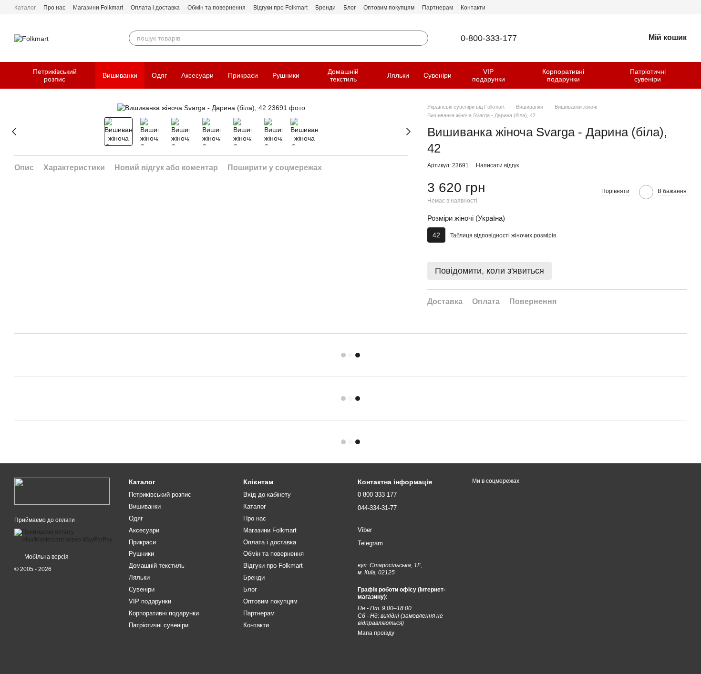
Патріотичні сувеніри (648, 75)
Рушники (285, 75)
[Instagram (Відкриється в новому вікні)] (683, 7)
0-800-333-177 (489, 38)
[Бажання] (612, 38)
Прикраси (243, 75)
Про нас (54, 7)
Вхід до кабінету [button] (267, 494)
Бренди (325, 7)
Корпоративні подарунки (563, 75)
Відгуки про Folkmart (280, 7)
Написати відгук (497, 165)
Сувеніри (437, 75)
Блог (349, 7)
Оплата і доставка (155, 7)
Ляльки (398, 75)
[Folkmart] (62, 491)
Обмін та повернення (216, 7)
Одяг (159, 75)
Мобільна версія (46, 556)
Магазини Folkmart (98, 7)
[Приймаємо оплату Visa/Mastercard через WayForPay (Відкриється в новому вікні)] (64, 535)
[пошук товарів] (420, 38)
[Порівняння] (587, 38)
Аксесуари (197, 75)
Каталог (25, 7)
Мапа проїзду (376, 633)
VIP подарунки (488, 75)
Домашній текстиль (343, 75)
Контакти (473, 7)
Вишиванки (120, 75)
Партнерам (437, 7)
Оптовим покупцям (388, 7)
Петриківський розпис (55, 75)
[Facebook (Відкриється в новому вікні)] (671, 7)
